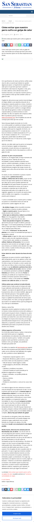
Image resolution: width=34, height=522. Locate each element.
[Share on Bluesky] (28, 45)
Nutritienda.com (22, 347)
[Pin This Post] (11, 45)
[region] (17, 508)
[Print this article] (17, 45)
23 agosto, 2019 (8, 34)
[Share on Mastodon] (22, 45)
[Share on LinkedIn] (8, 45)
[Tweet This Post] (6, 45)
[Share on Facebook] (3, 45)
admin (17, 34)
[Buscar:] (17, 15)
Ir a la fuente (6, 479)
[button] (32, 11)
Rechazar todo (17, 518)
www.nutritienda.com (8, 117)
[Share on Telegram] (25, 45)
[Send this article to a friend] (14, 45)
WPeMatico (6, 485)
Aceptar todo (17, 513)
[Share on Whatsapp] (19, 45)
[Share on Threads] (30, 45)
